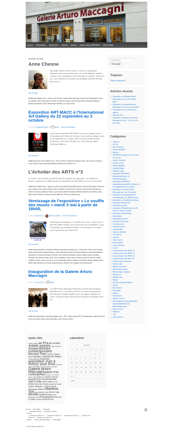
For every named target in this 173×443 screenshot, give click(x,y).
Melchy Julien (42, 104)
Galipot (84, 255)
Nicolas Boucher (57, 194)
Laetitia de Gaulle (64, 101)
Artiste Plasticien (49, 252)
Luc (57, 260)
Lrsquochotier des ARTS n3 (124, 256)
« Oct (72, 381)
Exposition (45, 359)
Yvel (114, 314)
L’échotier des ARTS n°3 (71, 415)
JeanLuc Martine (119, 232)
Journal (65, 45)
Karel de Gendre (51, 101)
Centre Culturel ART (74, 316)
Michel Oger (52, 104)
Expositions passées (50, 411)
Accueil (30, 45)
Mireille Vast (117, 277)
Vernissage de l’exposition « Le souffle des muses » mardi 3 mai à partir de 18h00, (66, 205)
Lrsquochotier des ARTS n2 (124, 253)
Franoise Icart (118, 224)
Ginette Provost (119, 227)
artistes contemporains (40, 349)
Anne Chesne (57, 98)
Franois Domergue (68, 255)
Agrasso (50, 186)
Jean (51, 258)
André (57, 127)
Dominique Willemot (95, 252)
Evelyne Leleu (118, 171)
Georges (96, 255)
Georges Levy (37, 189)
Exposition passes (120, 205)
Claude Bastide (119, 165)
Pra (71, 263)
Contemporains (87, 316)
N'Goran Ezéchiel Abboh (122, 282)
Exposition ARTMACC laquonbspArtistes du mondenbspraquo (121, 176)
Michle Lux (117, 274)
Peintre (66, 263)
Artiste (30, 252)
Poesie (115, 293)
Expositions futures (120, 219)
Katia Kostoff (118, 243)
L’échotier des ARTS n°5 (44, 417)
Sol (81, 263)
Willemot (116, 312)
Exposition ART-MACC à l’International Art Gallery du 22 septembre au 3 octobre (66, 116)
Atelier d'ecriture (119, 160)
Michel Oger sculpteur (121, 272)
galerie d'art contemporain (89, 98)
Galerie (78, 255)
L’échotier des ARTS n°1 (37, 415)
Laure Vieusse (76, 101)
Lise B (115, 248)
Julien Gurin (117, 240)
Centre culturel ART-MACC (90, 45)
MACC (71, 319)
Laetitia (98, 258)
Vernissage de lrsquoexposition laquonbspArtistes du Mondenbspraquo (125, 303)
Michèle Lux (61, 104)
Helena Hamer (47, 189)
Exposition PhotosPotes (122, 213)
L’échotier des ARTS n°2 (54, 415)
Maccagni (62, 260)
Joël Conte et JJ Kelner (94, 161)
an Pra (49, 98)
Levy (53, 260)
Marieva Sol (32, 104)
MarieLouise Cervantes (122, 261)
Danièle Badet (118, 168)
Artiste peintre (38, 252)
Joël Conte (41, 101)
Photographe (47, 397)
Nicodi (49, 194)
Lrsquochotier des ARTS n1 (124, 251)
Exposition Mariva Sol (121, 203)
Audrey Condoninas (68, 161)
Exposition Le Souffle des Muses (48, 250)
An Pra (115, 144)
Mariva (84, 260)
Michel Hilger (108, 45)
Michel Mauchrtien (120, 269)
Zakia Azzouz (70, 104)
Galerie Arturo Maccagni (71, 98)
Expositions (53, 45)
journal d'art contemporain (92, 189)
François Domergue (90, 186)
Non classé (41, 161)
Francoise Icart (57, 255)
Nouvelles (49, 316)
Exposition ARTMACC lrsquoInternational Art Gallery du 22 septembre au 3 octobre (126, 184)
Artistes (73, 45)
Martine (90, 260)
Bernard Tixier (80, 161)
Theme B (67, 194)
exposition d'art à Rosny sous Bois (41, 362)
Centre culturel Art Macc (47, 356)
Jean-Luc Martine (59, 189)
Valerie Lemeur (119, 298)
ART (65, 316)
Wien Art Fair (118, 115)
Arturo (58, 252)
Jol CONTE (117, 235)
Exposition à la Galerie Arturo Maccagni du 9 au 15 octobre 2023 (124, 99)
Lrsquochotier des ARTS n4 (124, 258)
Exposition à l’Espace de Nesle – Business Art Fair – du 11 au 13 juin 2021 (126, 120)
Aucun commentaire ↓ (68, 127)
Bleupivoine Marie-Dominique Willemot (74, 252)
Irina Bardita (117, 229)
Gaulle (90, 255)
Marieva (69, 260)
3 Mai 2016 (83, 250)
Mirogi (115, 280)
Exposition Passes (75, 186)
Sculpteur (76, 263)
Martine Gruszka (119, 266)
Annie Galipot (64, 186)
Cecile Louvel (118, 163)
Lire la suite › (33, 93)
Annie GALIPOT (119, 150)
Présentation (41, 45)
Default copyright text (37, 426)
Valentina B (117, 296)
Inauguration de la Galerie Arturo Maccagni (60, 273)
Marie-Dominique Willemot (90, 101)
